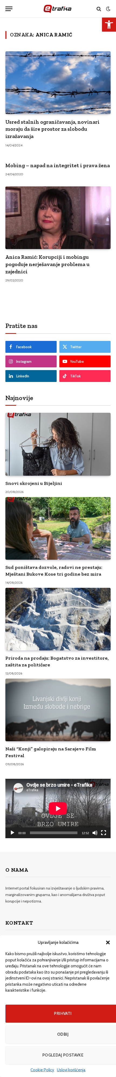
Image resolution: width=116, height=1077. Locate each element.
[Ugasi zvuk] (95, 833)
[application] (58, 808)
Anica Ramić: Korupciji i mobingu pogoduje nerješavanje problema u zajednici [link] (47, 264)
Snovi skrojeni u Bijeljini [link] (33, 483)
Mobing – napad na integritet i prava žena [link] (57, 165)
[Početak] (12, 833)
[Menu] (8, 9)
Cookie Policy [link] (42, 1070)
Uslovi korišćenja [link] (71, 1070)
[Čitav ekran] (103, 833)
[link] (109, 25)
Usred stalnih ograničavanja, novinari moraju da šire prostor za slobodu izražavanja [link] (52, 129)
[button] (108, 942)
